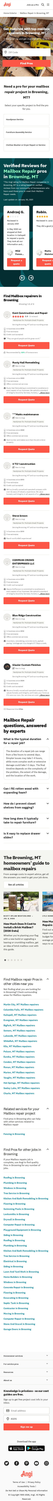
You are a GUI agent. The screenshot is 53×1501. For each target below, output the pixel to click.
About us (8, 1380)
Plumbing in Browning (15, 1182)
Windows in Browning (15, 1188)
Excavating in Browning (16, 1297)
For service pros (11, 1364)
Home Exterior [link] (10, 13)
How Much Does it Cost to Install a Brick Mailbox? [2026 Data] (20, 927)
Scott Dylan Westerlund (17, 916)
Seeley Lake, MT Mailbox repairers (22, 1088)
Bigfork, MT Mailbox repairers (19, 1025)
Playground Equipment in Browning (22, 1229)
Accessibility (26, 1486)
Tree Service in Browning (16, 1193)
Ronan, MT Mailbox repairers (19, 1067)
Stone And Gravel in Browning (19, 1324)
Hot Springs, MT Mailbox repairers (22, 1082)
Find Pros (26, 63)
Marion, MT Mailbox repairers (19, 1072)
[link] (10, 252)
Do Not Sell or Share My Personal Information (27, 1490)
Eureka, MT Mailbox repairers (19, 1056)
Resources (8, 1372)
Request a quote (16, 262)
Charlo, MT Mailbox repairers (19, 1093)
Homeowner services (13, 1356)
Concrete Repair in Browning (19, 1287)
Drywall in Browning (14, 1219)
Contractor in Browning (16, 1308)
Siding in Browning (13, 1235)
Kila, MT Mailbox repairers (17, 1046)
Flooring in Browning (14, 1203)
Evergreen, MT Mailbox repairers (21, 1020)
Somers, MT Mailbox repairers (19, 1030)
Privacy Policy (34, 1482)
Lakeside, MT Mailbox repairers (20, 1035)
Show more (44, 393)
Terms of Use (19, 1482)
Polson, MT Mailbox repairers (19, 1051)
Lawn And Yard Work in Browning (21, 1271)
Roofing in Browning (14, 1177)
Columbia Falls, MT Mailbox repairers (23, 1009)
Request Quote (26, 345)
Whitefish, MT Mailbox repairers (20, 1041)
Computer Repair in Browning (19, 1224)
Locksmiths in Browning (16, 1214)
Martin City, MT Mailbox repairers (21, 1004)
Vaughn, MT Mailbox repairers (19, 1077)
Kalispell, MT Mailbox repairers (20, 1014)
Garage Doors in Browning (17, 1329)
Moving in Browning (14, 1313)
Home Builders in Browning (18, 1276)
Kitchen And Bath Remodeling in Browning (26, 1198)
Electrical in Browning (15, 1261)
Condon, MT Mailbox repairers (19, 1062)
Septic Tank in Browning (16, 1303)
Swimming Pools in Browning (19, 1209)
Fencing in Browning (14, 1134)
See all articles (16, 884)
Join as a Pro (33, 4)
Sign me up (26, 1426)
